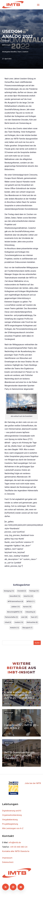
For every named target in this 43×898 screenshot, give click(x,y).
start (24, 617)
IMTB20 (31, 601)
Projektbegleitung (10, 824)
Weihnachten (32, 622)
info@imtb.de (15, 842)
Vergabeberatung (10, 819)
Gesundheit (15, 596)
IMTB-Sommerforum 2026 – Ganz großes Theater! (19, 755)
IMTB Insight (6, 45)
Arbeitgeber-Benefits (9, 52)
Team (19, 52)
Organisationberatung (12, 815)
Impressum (7, 858)
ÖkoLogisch (27, 628)
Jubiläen (15, 607)
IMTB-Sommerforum (15, 601)
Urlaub (8, 622)
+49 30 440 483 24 (18, 847)
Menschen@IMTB (14, 612)
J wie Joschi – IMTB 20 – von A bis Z (21, 726)
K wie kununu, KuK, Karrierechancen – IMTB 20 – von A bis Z (19, 695)
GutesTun (28, 596)
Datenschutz (7, 862)
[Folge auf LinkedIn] (5, 887)
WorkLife (14, 628)
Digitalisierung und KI (11, 810)
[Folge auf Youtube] (20, 887)
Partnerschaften (11, 617)
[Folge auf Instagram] (13, 887)
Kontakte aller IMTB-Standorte (15, 851)
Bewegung (9, 591)
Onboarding (30, 612)
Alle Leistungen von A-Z (12, 828)
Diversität (21, 591)
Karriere (27, 607)
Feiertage (34, 591)
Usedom (25, 52)
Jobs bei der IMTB (33, 783)
